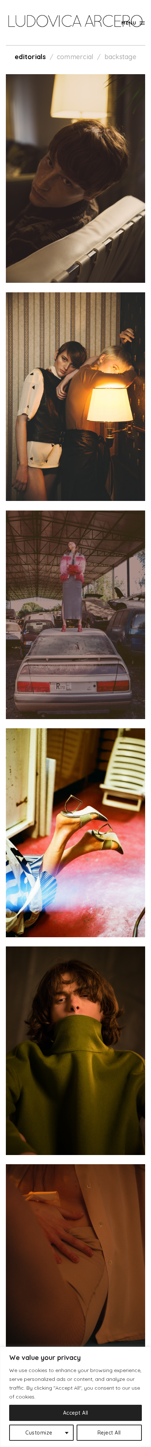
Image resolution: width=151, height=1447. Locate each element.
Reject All (109, 1432)
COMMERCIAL (75, 57)
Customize (38, 1432)
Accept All (75, 1413)
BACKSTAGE (120, 57)
